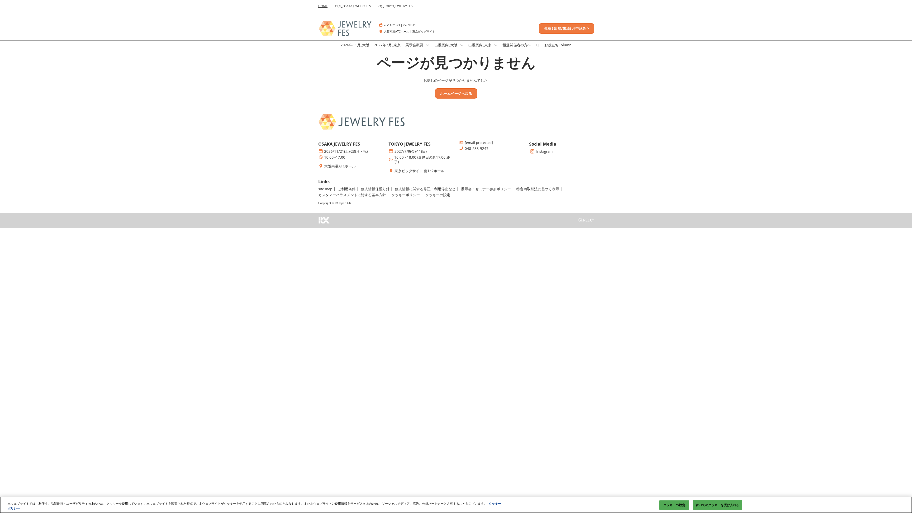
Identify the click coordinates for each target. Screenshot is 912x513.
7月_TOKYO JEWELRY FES (395, 6)
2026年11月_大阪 (355, 45)
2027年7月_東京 (387, 45)
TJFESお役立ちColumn (553, 45)
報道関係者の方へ (517, 45)
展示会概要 (414, 45)
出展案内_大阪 (446, 45)
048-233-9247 (477, 148)
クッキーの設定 (674, 505)
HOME (323, 6)
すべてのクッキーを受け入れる (717, 505)
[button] (566, 28)
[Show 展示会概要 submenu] (427, 45)
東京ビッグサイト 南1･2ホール (419, 171)
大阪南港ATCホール (340, 166)
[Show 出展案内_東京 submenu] (496, 45)
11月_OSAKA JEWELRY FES (353, 6)
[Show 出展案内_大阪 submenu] (462, 45)
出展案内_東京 (480, 45)
